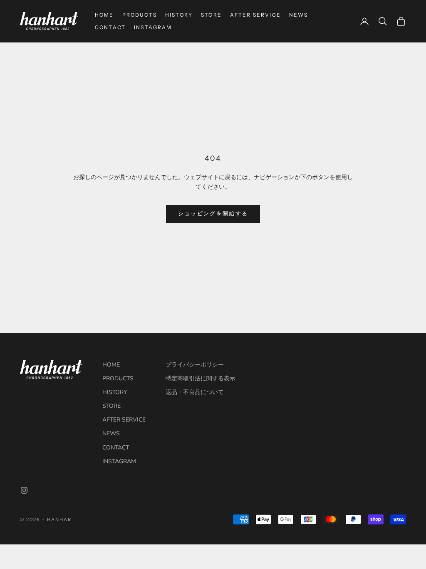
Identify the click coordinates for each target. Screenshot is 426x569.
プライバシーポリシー (195, 365)
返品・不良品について (195, 392)
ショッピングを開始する (213, 213)
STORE (211, 15)
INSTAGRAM (153, 27)
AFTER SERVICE (255, 15)
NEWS (298, 15)
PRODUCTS (139, 15)
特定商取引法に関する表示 (200, 378)
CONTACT (110, 27)
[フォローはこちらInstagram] (24, 490)
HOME (104, 15)
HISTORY (179, 15)
